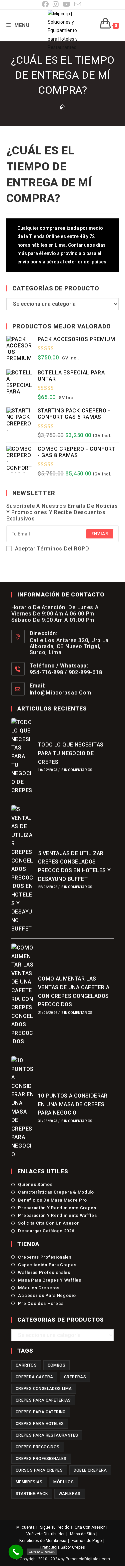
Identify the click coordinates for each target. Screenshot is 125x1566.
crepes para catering (41, 1412)
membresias (29, 1482)
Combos (56, 1365)
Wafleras (70, 1493)
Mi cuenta (25, 1527)
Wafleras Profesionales (44, 1272)
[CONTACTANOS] (16, 1552)
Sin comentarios (76, 770)
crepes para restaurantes (47, 1435)
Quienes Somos (35, 1184)
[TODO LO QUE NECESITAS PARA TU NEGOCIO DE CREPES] (22, 756)
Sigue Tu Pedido (54, 1527)
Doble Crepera (90, 1470)
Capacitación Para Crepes (47, 1264)
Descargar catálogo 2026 (46, 1230)
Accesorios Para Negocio (47, 1295)
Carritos (26, 1365)
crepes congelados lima (44, 1388)
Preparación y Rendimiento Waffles (57, 1215)
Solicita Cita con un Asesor (48, 1223)
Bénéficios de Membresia (42, 1540)
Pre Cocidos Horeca (41, 1303)
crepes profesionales (41, 1458)
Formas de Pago (87, 1540)
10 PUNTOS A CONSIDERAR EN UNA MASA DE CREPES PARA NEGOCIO (73, 1104)
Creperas (75, 1377)
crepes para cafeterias (43, 1400)
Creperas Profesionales (44, 1257)
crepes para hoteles (40, 1423)
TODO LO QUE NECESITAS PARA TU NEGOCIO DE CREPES (70, 753)
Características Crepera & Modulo (56, 1192)
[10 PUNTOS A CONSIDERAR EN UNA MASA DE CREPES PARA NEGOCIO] (22, 1107)
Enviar (99, 533)
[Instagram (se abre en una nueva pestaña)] (56, 4)
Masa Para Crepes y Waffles (49, 1280)
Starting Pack (32, 1493)
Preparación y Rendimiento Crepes (57, 1207)
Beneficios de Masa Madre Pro (52, 1200)
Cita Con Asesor (90, 1527)
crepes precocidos (38, 1447)
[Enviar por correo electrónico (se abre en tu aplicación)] (77, 4)
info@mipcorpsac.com (60, 692)
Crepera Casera (34, 1377)
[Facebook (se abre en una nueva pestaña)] (46, 4)
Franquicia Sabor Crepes (62, 1547)
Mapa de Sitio (82, 1534)
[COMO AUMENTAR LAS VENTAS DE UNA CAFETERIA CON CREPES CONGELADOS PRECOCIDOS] (22, 995)
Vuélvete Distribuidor (45, 1534)
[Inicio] (62, 107)
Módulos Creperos (38, 1287)
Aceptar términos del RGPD (52, 548)
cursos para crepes (39, 1470)
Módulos (63, 1482)
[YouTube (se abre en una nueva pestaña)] (66, 4)
